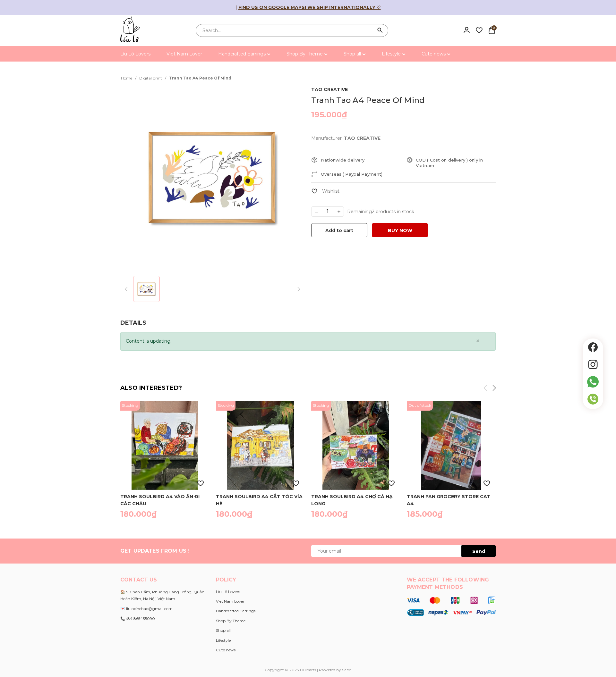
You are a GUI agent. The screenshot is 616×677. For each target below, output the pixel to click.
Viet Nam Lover (184, 54)
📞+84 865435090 (137, 618)
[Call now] (593, 399)
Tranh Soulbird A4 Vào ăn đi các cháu (160, 500)
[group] (212, 177)
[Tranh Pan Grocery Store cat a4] (451, 445)
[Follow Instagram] (593, 364)
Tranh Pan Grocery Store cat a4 (449, 500)
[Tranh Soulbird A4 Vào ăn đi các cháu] (165, 445)
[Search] (380, 30)
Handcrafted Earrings (242, 54)
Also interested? (151, 387)
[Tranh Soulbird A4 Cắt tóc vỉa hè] (260, 445)
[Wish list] (479, 30)
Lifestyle (392, 54)
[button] (494, 389)
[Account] (467, 30)
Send (478, 551)
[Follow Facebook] (593, 347)
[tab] (133, 323)
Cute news (434, 54)
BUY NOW (400, 230)
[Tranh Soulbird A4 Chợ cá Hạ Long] (355, 445)
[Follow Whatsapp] (593, 381)
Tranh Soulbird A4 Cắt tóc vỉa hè (259, 500)
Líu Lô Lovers (135, 54)
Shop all (353, 54)
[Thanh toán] (451, 606)
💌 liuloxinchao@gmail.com (146, 608)
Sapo (346, 669)
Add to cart (339, 230)
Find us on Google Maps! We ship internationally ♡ (309, 7)
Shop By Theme (305, 54)
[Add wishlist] (325, 191)
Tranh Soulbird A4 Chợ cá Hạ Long (352, 500)
